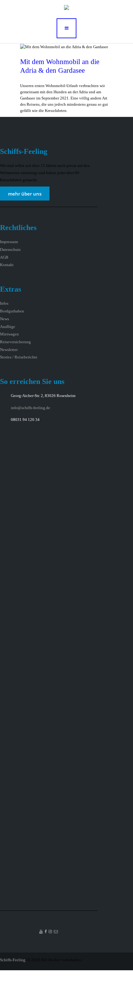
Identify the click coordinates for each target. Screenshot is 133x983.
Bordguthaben (12, 311)
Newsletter (9, 349)
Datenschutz (10, 249)
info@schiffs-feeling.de (30, 407)
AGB (4, 257)
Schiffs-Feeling (13, 960)
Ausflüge (7, 326)
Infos (4, 303)
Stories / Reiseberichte (18, 357)
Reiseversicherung (15, 341)
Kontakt (7, 264)
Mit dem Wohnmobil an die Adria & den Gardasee (59, 66)
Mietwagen (9, 334)
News (4, 318)
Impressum (9, 241)
